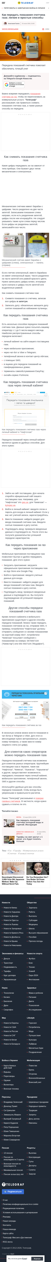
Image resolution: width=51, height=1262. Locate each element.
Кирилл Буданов (11, 1123)
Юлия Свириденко (12, 1140)
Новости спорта (34, 954)
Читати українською (10, 29)
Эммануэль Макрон (12, 1115)
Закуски (32, 1174)
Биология (8, 1001)
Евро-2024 (33, 975)
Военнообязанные (37, 1078)
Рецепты (31, 1148)
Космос (7, 997)
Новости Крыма (11, 941)
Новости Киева (10, 908)
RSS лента (7, 1242)
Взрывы (7, 1072)
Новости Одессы (11, 920)
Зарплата (33, 908)
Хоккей (32, 971)
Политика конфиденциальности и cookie (20, 1204)
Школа (32, 929)
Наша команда (9, 1229)
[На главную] (25, 3)
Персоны (6, 1097)
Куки (24, 1259)
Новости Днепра (11, 916)
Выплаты (33, 916)
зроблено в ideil (8, 1254)
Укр (47, 3)
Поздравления (35, 1052)
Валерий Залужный (12, 1119)
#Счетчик (11, 854)
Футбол (32, 959)
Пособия (32, 937)
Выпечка (32, 1153)
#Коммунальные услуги (33, 851)
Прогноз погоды (36, 941)
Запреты (32, 1115)
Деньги (7, 959)
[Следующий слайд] (48, 8)
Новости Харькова (12, 912)
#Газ (9, 851)
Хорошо (37, 1259)
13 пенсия (8, 1153)
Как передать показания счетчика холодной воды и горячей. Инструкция (29, 822)
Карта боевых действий (10, 1067)
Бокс (31, 963)
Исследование (35, 1010)
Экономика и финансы (12, 954)
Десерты (32, 1166)
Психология (34, 1005)
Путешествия (35, 1035)
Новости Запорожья (12, 929)
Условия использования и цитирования (20, 1213)
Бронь (31, 1070)
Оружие (7, 1080)
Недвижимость (10, 967)
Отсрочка (33, 1074)
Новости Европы (11, 1023)
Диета (31, 1001)
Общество (32, 903)
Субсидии (33, 920)
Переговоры (9, 1076)
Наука (4, 988)
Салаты (32, 1170)
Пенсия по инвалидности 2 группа (14, 1158)
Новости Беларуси (12, 1044)
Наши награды (9, 1221)
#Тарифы (17, 851)
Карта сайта (8, 1233)
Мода (31, 1031)
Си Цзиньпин (9, 1110)
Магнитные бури (36, 1048)
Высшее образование (38, 933)
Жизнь (18, 817)
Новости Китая (10, 1040)
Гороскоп (33, 1023)
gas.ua (25, 502)
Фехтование (34, 980)
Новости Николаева (12, 945)
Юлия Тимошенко (11, 1131)
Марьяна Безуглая (12, 1136)
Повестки (33, 1066)
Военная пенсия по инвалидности (12, 1165)
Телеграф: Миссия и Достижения (17, 1238)
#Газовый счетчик (26, 854)
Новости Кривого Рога (13, 933)
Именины (33, 1123)
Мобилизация (33, 1060)
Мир (4, 1018)
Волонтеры (9, 1085)
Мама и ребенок (36, 993)
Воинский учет (35, 1082)
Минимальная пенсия (13, 1170)
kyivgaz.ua (10, 505)
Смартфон (8, 1010)
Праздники (32, 1097)
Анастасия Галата (13, 23)
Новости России (11, 1031)
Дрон (6, 1005)
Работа (32, 912)
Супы (31, 1161)
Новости (6, 903)
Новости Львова (11, 924)
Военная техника (11, 1089)
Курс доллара (10, 975)
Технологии (9, 993)
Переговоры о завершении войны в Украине (24, 8)
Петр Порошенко (11, 1127)
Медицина (33, 924)
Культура (33, 1040)
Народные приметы (37, 1106)
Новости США (10, 1027)
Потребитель (34, 1027)
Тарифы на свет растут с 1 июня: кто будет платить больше (29, 839)
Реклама (6, 1217)
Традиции (33, 1110)
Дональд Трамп (10, 1106)
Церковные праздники (38, 1102)
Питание (32, 997)
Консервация (34, 1157)
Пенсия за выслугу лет (14, 1174)
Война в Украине (10, 1060)
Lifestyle (31, 1018)
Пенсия (5, 1148)
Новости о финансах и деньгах (25, 832)
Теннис (32, 967)
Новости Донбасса (12, 937)
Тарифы (7, 971)
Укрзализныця (10, 980)
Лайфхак (33, 1044)
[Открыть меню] (4, 3)
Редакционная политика (13, 1208)
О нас (5, 1200)
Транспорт (8, 963)
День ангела (34, 1119)
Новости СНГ (10, 1035)
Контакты (7, 1225)
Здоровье (31, 988)
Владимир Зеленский (13, 1102)
